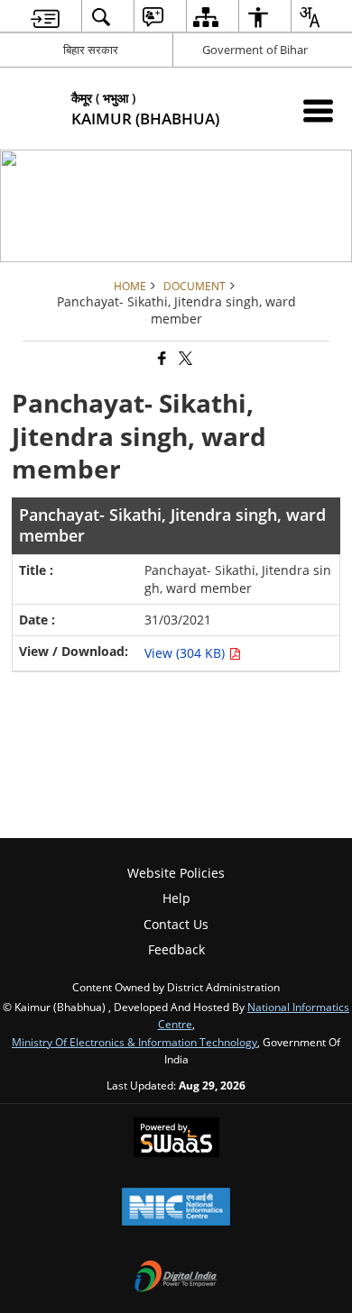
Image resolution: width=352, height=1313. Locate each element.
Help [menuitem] (176, 898)
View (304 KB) (186, 652)
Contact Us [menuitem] (176, 924)
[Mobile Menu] (318, 110)
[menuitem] (45, 16)
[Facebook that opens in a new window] (161, 359)
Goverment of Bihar (255, 49)
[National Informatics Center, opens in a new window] (176, 1208)
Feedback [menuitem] (176, 949)
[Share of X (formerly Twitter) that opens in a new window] (184, 359)
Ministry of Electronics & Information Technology (134, 1042)
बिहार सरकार (90, 49)
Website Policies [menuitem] (176, 872)
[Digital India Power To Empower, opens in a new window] (176, 1278)
